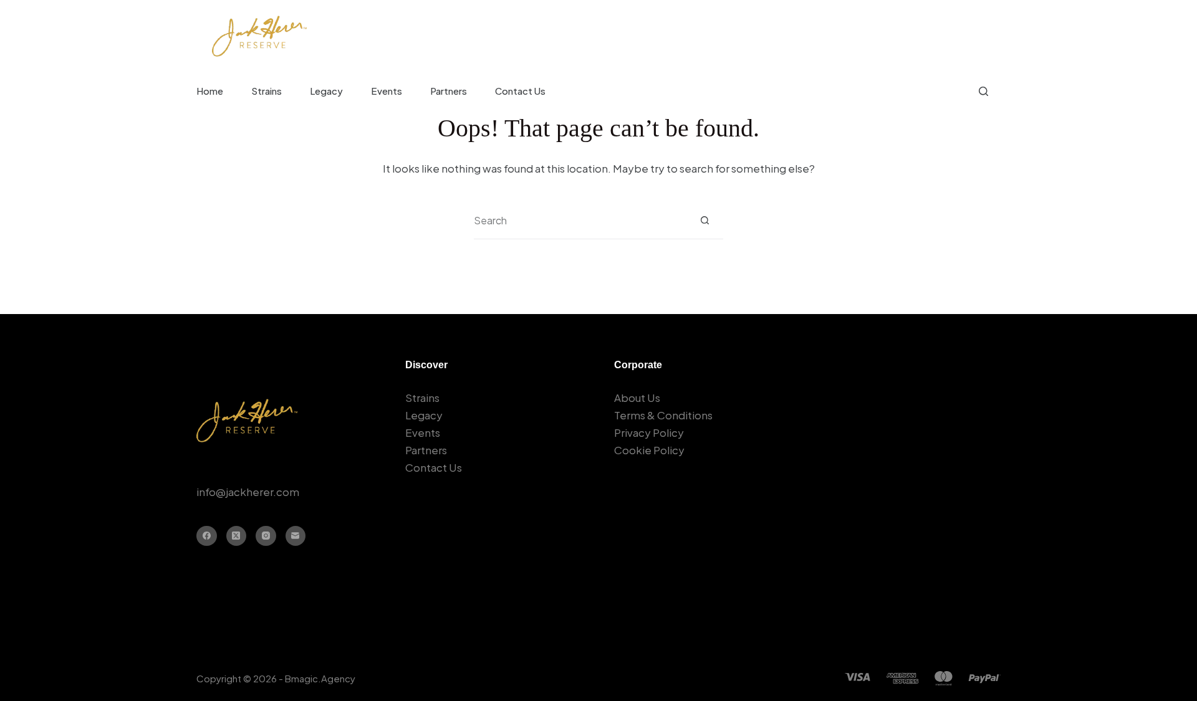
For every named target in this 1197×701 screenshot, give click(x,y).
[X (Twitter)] (236, 536)
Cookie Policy (649, 450)
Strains (266, 91)
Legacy (326, 91)
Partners (448, 91)
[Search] (983, 91)
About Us (637, 397)
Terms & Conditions (663, 415)
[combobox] (580, 220)
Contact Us (520, 91)
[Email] (296, 536)
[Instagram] (266, 536)
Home (209, 91)
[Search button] (704, 220)
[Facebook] (206, 536)
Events (386, 91)
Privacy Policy (649, 432)
